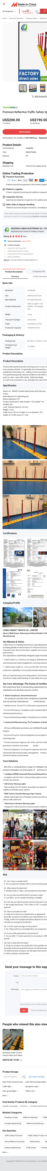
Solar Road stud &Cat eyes (13, 1082)
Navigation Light (31, 1086)
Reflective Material (30, 1117)
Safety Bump (35, 1141)
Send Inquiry (24, 132)
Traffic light (7, 1086)
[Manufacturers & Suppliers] (23, 4)
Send (24, 1010)
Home (5, 18)
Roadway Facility (11, 1117)
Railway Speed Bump (13, 1147)
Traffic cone (29, 1091)
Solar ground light (9, 1091)
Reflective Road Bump (35, 1123)
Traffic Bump (31, 1147)
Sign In (6, 260)
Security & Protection (16, 18)
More (5, 1152)
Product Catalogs (38, 1077)
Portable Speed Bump (13, 1123)
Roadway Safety (31, 18)
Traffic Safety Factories (13, 1135)
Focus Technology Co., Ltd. (32, 1161)
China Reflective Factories (15, 1141)
